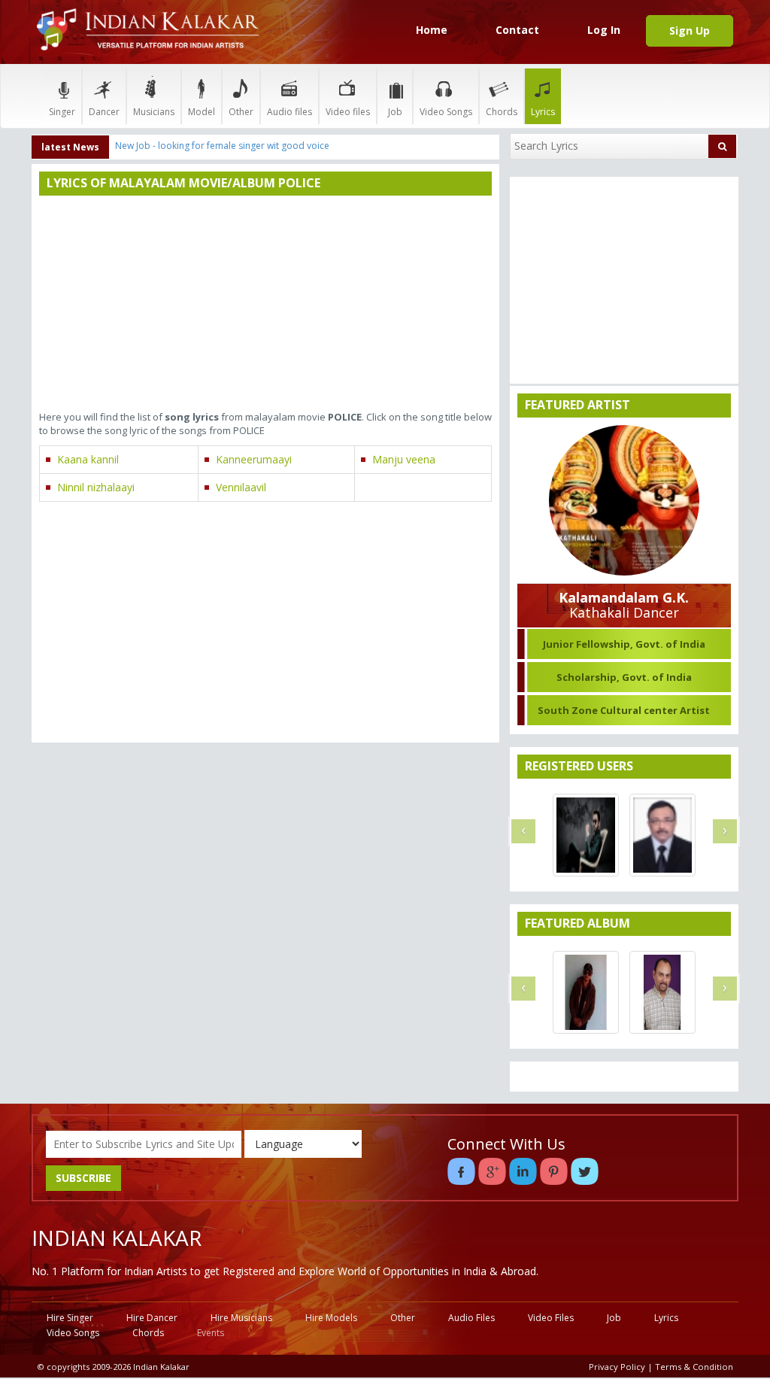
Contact (517, 30)
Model (201, 111)
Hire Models (331, 1317)
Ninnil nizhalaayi (96, 487)
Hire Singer (70, 1317)
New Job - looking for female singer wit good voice (222, 145)
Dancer (104, 111)
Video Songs (446, 111)
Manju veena (403, 459)
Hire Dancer (151, 1317)
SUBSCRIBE (83, 1178)
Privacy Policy (617, 1366)
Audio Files (471, 1317)
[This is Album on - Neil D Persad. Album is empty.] (662, 992)
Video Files (551, 1317)
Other (241, 111)
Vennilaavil (241, 487)
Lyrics (543, 111)
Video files (348, 111)
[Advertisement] (265, 304)
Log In (603, 30)
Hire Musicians (241, 1317)
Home (431, 30)
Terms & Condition (694, 1366)
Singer (62, 111)
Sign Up (689, 30)
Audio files (289, 111)
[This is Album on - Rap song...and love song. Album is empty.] (586, 992)
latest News (70, 147)
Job (395, 111)
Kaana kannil (88, 459)
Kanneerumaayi (254, 459)
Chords (501, 111)
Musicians (153, 111)
